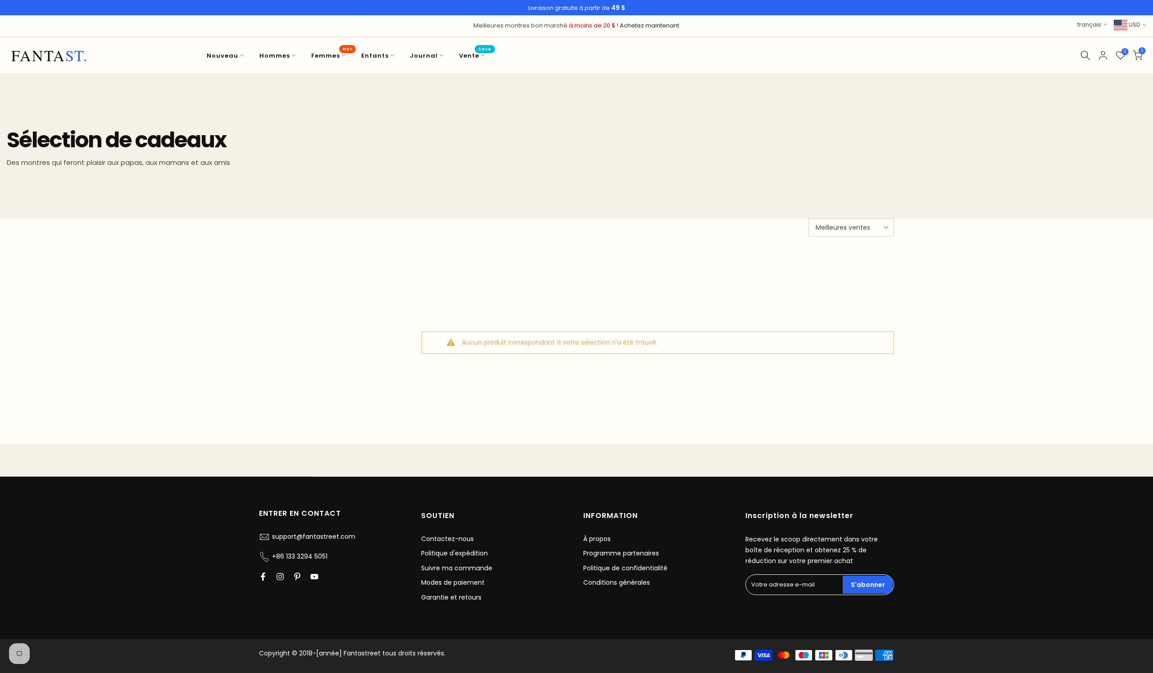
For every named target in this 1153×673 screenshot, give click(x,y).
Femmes (331, 55)
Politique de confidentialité (625, 568)
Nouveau (222, 55)
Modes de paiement (453, 582)
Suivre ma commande (456, 568)
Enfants (375, 55)
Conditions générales (616, 582)
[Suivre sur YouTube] (314, 576)
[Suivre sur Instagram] (280, 576)
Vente (475, 55)
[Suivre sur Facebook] (263, 576)
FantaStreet (49, 55)
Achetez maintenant (649, 25)
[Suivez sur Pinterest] (297, 576)
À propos (597, 538)
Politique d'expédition (454, 553)
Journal (424, 55)
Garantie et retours (451, 597)
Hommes (274, 55)
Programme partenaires (621, 553)
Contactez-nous (447, 538)
